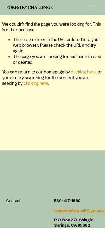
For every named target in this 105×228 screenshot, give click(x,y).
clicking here (83, 72)
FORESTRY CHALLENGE (29, 7)
